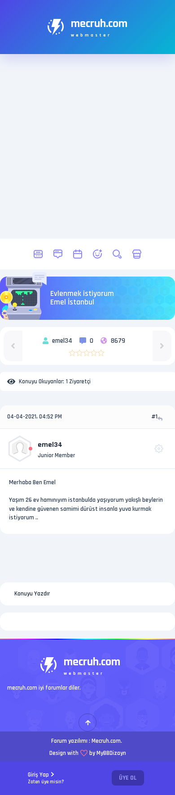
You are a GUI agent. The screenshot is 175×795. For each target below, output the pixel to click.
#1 (154, 416)
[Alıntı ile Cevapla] (161, 418)
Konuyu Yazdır (32, 593)
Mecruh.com (106, 741)
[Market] (137, 254)
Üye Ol (128, 778)
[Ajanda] (78, 254)
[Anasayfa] (38, 254)
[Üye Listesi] (97, 254)
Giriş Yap (46, 778)
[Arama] (117, 254)
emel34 (50, 445)
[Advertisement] (87, 146)
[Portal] (58, 254)
